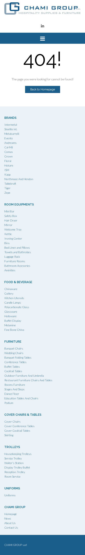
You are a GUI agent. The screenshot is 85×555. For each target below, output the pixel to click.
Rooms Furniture (14, 384)
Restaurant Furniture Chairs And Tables (28, 380)
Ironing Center (13, 238)
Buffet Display (12, 320)
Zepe (7, 192)
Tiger (7, 188)
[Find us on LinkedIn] (42, 25)
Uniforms (10, 495)
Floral (7, 161)
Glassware (10, 311)
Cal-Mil (8, 147)
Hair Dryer (10, 220)
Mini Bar (9, 211)
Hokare (8, 165)
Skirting (8, 435)
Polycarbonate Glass (16, 307)
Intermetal (10, 124)
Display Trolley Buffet (17, 467)
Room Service (12, 476)
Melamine (10, 325)
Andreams (10, 142)
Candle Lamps (12, 302)
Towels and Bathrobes (17, 252)
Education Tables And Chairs (21, 398)
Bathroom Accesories (17, 265)
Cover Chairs (12, 421)
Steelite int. (10, 129)
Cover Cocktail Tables (17, 430)
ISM (6, 170)
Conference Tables (15, 362)
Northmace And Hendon (18, 179)
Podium (8, 402)
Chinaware (10, 289)
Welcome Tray (13, 229)
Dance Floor (11, 393)
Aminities (9, 270)
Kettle (8, 234)
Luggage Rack (12, 256)
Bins (7, 243)
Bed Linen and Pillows (17, 247)
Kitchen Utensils (14, 298)
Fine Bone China (14, 329)
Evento (8, 138)
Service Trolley (13, 458)
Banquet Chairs (13, 348)
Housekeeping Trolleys (17, 454)
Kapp (7, 174)
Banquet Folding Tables (17, 357)
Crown (8, 156)
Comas (8, 151)
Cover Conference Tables (19, 426)
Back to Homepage (42, 89)
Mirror (8, 225)
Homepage (10, 514)
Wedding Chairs (13, 353)
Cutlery (8, 293)
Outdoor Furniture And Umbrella (24, 375)
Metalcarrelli (11, 133)
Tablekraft (10, 183)
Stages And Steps (14, 389)
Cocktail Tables (13, 371)
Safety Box (10, 216)
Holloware (10, 316)
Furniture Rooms (14, 261)
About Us (10, 523)
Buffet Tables (12, 366)
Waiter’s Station (14, 463)
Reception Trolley (14, 472)
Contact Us (11, 527)
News (7, 518)
